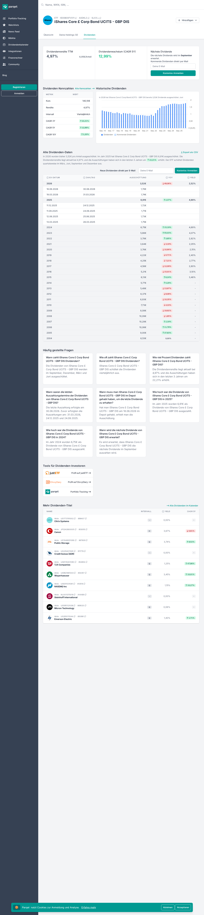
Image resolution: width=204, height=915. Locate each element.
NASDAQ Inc (60, 586)
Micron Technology (64, 608)
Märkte (11, 38)
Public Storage (61, 543)
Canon (57, 532)
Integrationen (15, 51)
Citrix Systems (61, 521)
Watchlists (13, 25)
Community (14, 64)
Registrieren (19, 87)
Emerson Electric (63, 619)
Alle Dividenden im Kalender (183, 505)
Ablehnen (167, 907)
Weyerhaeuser (61, 575)
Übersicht (48, 35)
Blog (4, 75)
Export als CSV (190, 152)
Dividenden (89, 35)
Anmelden (19, 93)
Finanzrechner (15, 57)
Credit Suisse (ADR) (64, 554)
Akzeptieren (183, 907)
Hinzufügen (187, 20)
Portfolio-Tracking (17, 18)
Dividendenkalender (18, 44)
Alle (83, 88)
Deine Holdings (68, 35)
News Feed (14, 31)
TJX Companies (62, 564)
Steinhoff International (66, 597)
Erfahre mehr (88, 907)
